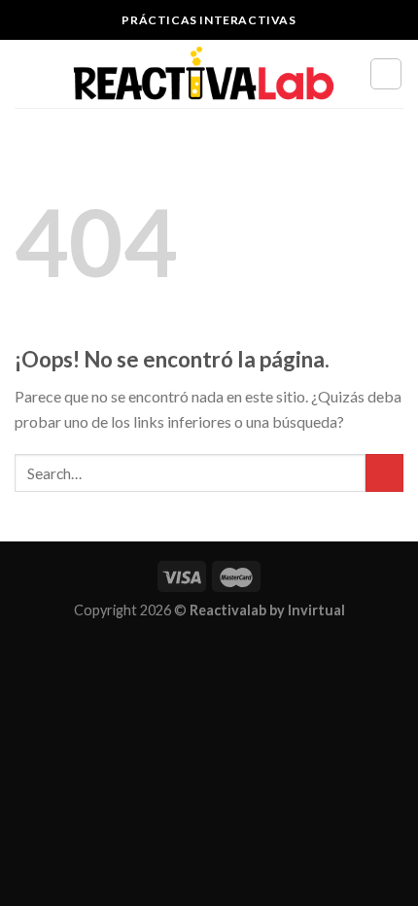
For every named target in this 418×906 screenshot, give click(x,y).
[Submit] (384, 473)
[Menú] (26, 73)
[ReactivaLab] (203, 74)
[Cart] (385, 73)
